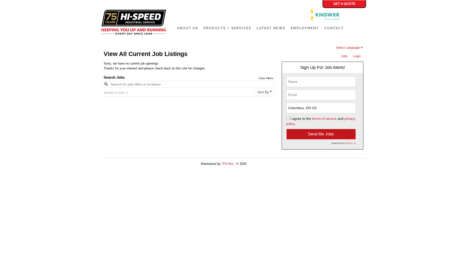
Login (357, 56)
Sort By (263, 92)
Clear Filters (266, 78)
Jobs (344, 56)
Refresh (260, 164)
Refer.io (351, 143)
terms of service (324, 119)
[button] (264, 92)
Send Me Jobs (321, 134)
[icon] (270, 91)
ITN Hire (227, 164)
